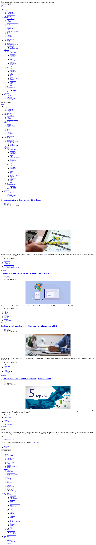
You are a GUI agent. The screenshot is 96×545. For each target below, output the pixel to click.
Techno (2, 5)
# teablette (6, 317)
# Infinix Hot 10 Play (9, 266)
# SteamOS (6, 372)
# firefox (6, 315)
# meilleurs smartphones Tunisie (11, 267)
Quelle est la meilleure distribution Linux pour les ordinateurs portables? (29, 326)
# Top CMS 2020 (8, 424)
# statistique (6, 316)
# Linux (5, 367)
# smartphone (7, 261)
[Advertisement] (48, 218)
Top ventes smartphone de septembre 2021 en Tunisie (21, 200)
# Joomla (6, 418)
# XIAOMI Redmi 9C (9, 265)
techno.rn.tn (35, 442)
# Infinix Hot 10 (7, 263)
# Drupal (6, 420)
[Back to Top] (1, 1)
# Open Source (7, 417)
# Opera (5, 311)
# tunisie (6, 262)
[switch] (1, 6)
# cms (5, 422)
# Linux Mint (7, 366)
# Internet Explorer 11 (9, 320)
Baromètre (6, 203)
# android (6, 313)
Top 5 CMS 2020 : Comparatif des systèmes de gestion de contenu (26, 379)
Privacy (5, 444)
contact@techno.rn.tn (9, 439)
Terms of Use (7, 446)
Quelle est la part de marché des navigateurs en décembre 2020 (25, 273)
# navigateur (6, 312)
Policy (5, 447)
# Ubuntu (6, 364)
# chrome (6, 319)
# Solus (5, 370)
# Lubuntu (6, 368)
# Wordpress (7, 421)
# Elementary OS (8, 371)
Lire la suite (3, 270)
